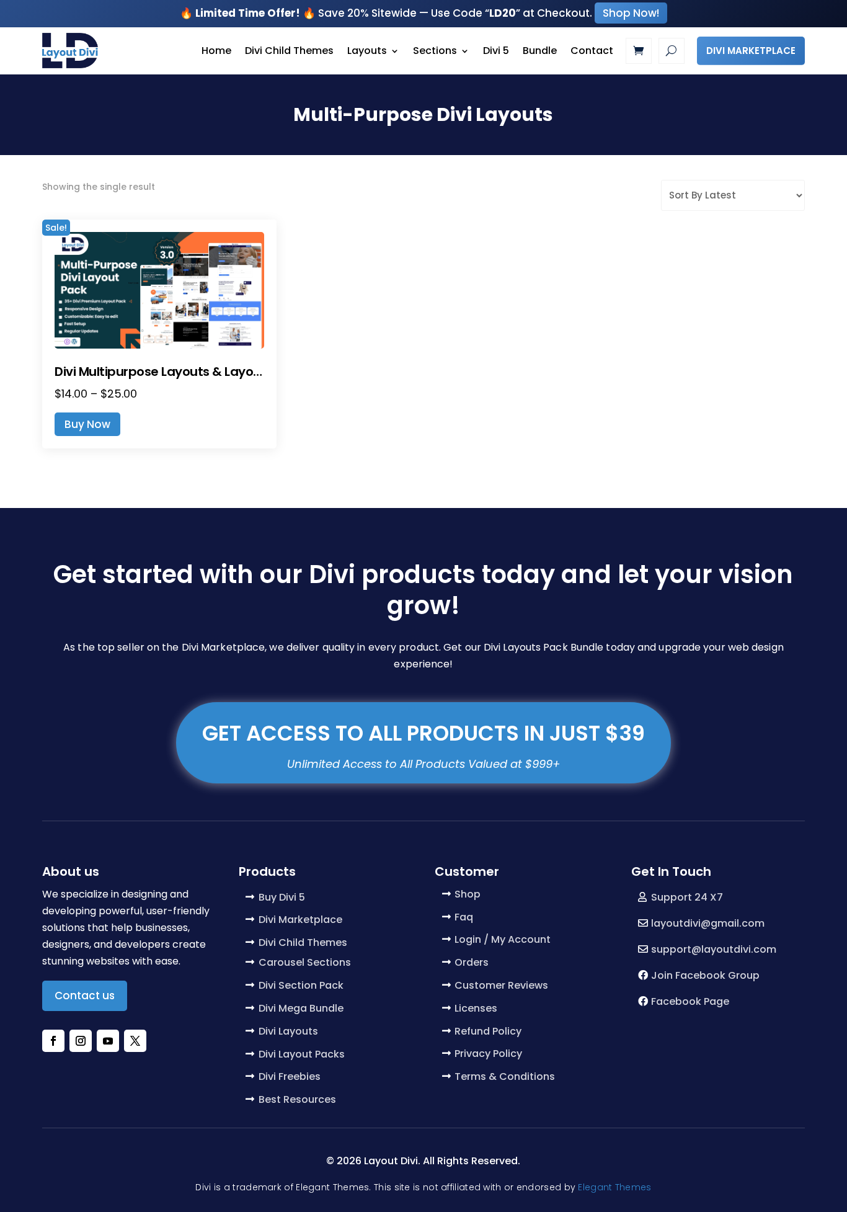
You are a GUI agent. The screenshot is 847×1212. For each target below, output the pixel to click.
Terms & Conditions (505, 1076)
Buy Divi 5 (282, 897)
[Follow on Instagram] (80, 1041)
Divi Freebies (290, 1076)
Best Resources (297, 1099)
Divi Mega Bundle (301, 1008)
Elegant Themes (614, 1187)
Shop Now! (631, 13)
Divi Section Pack (301, 985)
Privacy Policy (488, 1053)
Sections (435, 50)
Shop (468, 894)
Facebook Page (690, 1001)
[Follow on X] (135, 1041)
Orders (472, 962)
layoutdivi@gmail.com (708, 923)
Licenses (476, 1008)
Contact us (85, 995)
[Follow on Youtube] (108, 1041)
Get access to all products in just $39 (423, 733)
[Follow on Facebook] (53, 1041)
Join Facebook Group (705, 975)
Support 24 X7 (687, 897)
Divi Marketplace (751, 50)
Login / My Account (503, 939)
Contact (591, 50)
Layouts (367, 50)
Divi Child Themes (289, 50)
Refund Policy (488, 1031)
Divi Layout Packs (302, 1054)
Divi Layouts (288, 1031)
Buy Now (87, 424)
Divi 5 (496, 50)
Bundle (540, 50)
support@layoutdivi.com (713, 949)
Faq (464, 917)
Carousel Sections (305, 962)
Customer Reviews (501, 985)
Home (216, 50)
